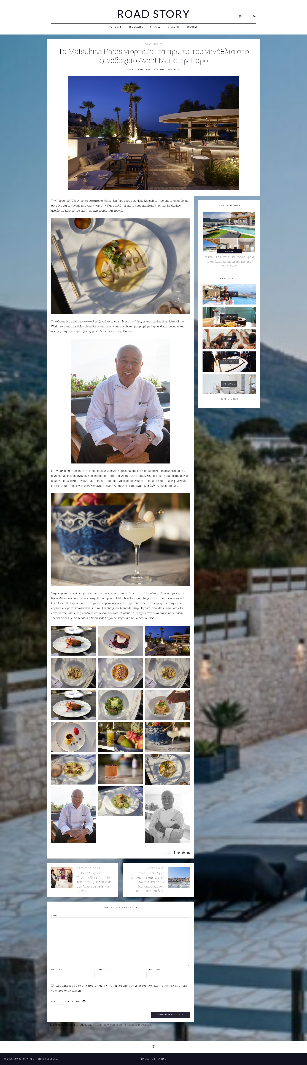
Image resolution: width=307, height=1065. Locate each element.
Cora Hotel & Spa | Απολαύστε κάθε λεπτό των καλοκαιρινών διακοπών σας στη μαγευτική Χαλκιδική (147, 882)
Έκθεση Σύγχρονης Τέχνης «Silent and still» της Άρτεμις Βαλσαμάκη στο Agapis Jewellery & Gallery (94, 882)
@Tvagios (174, 27)
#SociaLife (136, 27)
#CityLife (115, 27)
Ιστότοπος (153, 969)
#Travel (155, 27)
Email (103, 969)
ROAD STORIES (153, 44)
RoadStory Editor (168, 70)
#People (192, 27)
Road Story (153, 14)
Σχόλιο (56, 915)
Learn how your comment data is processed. (124, 1024)
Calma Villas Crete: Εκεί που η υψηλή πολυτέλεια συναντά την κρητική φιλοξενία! (229, 261)
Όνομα (56, 969)
